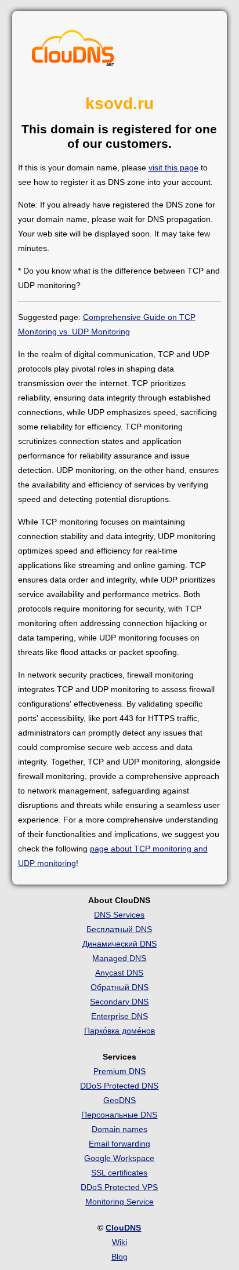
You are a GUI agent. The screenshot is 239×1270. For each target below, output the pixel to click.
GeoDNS (119, 1100)
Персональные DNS (119, 1114)
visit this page (173, 167)
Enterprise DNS (119, 1016)
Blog (119, 1256)
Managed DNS (119, 958)
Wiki (119, 1242)
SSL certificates (119, 1172)
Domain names (119, 1129)
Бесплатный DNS (119, 929)
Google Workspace (119, 1158)
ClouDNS (123, 1227)
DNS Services (119, 914)
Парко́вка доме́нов (119, 1030)
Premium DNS (119, 1071)
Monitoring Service (119, 1201)
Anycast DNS (119, 972)
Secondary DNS (119, 1001)
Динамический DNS (119, 943)
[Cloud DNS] (73, 51)
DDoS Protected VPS (119, 1187)
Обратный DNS (119, 987)
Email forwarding (119, 1143)
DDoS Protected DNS (119, 1085)
